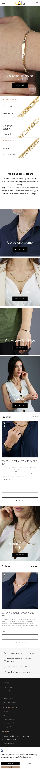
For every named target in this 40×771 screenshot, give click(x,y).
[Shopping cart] (37, 3)
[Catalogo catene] (20, 127)
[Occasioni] (20, 106)
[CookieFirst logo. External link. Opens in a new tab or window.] (2, 750)
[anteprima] (4, 426)
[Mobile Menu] (3, 3)
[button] (16, 92)
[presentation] (20, 472)
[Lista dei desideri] (4, 423)
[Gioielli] (20, 148)
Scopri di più (20, 85)
